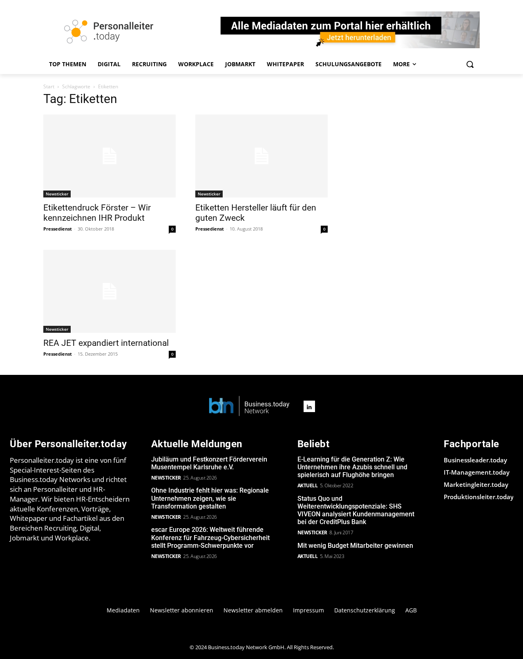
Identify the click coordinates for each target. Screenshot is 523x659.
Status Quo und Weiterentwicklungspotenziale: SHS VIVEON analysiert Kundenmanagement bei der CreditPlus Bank (355, 510)
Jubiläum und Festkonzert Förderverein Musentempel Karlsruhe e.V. (209, 463)
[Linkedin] (309, 406)
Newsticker (57, 194)
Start (48, 86)
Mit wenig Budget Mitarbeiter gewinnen (355, 545)
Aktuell (307, 485)
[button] (470, 64)
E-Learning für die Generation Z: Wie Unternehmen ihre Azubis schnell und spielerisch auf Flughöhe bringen (352, 467)
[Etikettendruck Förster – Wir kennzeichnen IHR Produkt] (109, 155)
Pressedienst (57, 229)
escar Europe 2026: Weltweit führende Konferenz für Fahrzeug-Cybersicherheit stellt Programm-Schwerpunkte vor (210, 537)
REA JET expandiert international (106, 343)
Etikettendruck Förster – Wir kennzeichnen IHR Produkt (97, 213)
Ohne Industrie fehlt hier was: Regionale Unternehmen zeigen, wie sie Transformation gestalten (210, 498)
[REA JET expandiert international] (109, 291)
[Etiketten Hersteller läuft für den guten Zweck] (261, 155)
